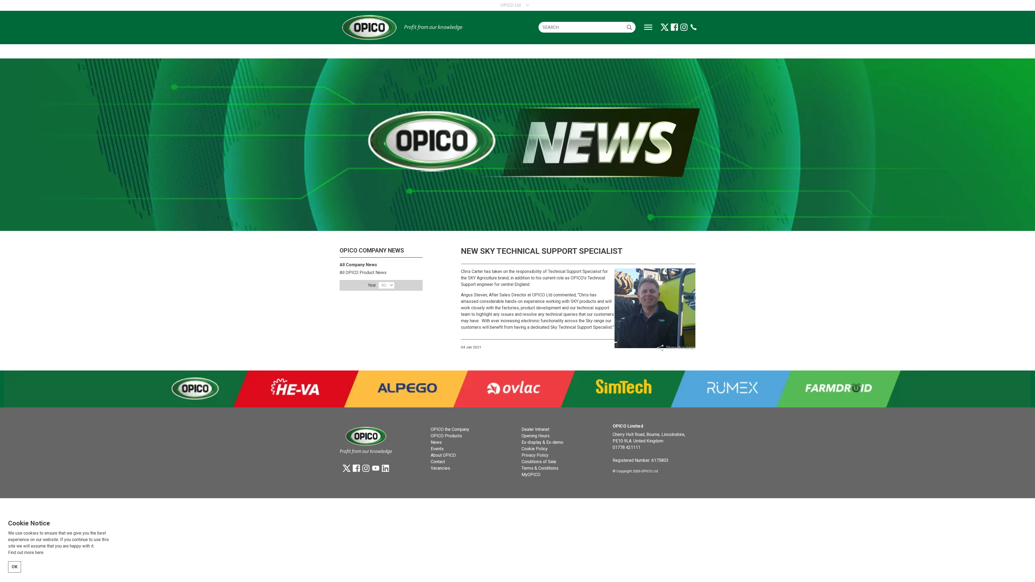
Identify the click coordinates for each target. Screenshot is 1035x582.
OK (15, 566)
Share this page (680, 347)
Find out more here (25, 552)
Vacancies (440, 468)
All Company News (358, 264)
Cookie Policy (535, 448)
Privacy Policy (535, 455)
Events (437, 448)
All (383, 285)
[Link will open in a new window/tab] (665, 27)
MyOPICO (531, 474)
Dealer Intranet (535, 429)
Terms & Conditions (540, 468)
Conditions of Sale (539, 461)
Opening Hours (536, 435)
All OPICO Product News (363, 272)
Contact (438, 461)
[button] (629, 27)
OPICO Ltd (511, 5)
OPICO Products (446, 435)
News (436, 442)
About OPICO (443, 455)
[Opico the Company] (402, 27)
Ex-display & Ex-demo (542, 442)
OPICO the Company (450, 429)
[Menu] (648, 27)
